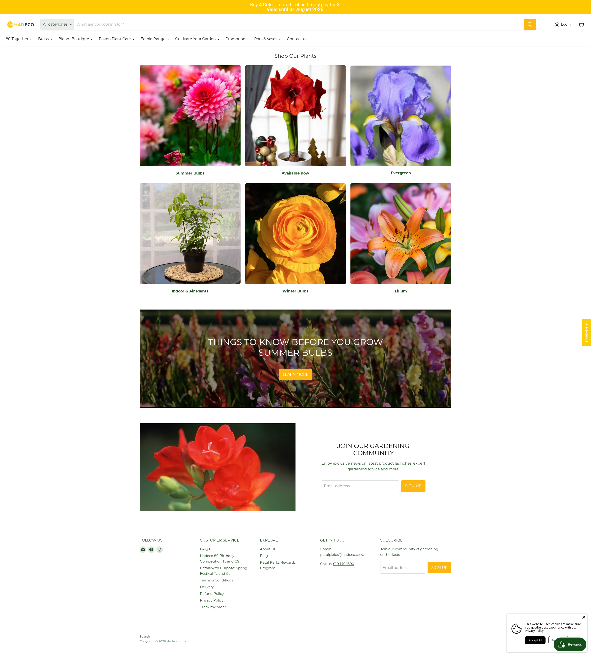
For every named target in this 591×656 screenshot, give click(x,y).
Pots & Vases (266, 39)
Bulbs (44, 39)
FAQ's (205, 549)
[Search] (530, 24)
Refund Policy (212, 593)
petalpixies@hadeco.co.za (342, 554)
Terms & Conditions (216, 580)
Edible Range (153, 39)
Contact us (297, 39)
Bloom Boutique (74, 39)
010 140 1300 (343, 564)
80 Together (17, 39)
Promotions (236, 39)
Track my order (213, 607)
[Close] (584, 617)
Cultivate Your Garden (196, 39)
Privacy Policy (211, 600)
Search (145, 636)
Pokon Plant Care (115, 39)
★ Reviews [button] (587, 332)
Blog (264, 556)
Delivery (207, 587)
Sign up (413, 486)
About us (267, 549)
